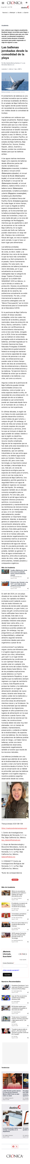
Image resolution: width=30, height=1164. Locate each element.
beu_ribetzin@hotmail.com (11, 840)
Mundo (20, 12)
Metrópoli (12, 12)
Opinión (26, 12)
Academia (5, 25)
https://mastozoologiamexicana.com (14, 828)
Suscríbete (7, 974)
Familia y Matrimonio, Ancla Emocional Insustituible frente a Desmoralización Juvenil (18, 572)
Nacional (5, 12)
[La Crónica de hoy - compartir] (27, 578)
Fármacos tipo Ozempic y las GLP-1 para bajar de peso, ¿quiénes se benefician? (19, 583)
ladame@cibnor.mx (8, 856)
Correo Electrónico (8, 963)
